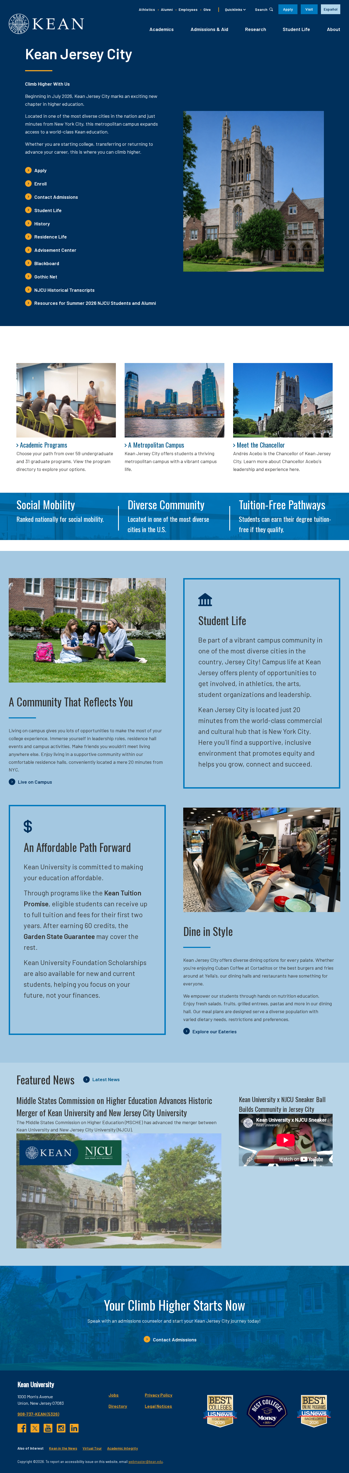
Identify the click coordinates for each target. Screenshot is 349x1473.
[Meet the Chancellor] (283, 400)
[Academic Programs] (66, 400)
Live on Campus (35, 782)
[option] (330, 9)
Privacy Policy (158, 1394)
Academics (161, 29)
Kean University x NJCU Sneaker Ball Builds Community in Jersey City (282, 1104)
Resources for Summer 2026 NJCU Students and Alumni (95, 303)
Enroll (40, 184)
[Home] (46, 24)
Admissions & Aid (209, 29)
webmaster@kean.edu (145, 1461)
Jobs (114, 1394)
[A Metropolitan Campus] (174, 400)
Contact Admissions (56, 197)
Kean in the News (63, 1448)
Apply (288, 9)
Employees (188, 9)
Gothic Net (45, 277)
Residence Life (50, 237)
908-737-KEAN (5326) (38, 1413)
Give (207, 9)
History (42, 224)
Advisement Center (55, 250)
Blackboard (46, 263)
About (333, 29)
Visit (309, 9)
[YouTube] (48, 1428)
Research (255, 29)
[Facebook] (21, 1428)
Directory (118, 1406)
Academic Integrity (122, 1448)
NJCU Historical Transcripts (64, 290)
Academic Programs (43, 444)
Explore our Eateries (214, 1031)
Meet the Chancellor (261, 444)
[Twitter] (35, 1428)
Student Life (296, 29)
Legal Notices (158, 1406)
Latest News (106, 1079)
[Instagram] (61, 1428)
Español (331, 9)
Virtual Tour (92, 1448)
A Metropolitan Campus (156, 444)
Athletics (147, 9)
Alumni (167, 9)
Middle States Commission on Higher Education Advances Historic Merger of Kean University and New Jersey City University (114, 1106)
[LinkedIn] (74, 1428)
